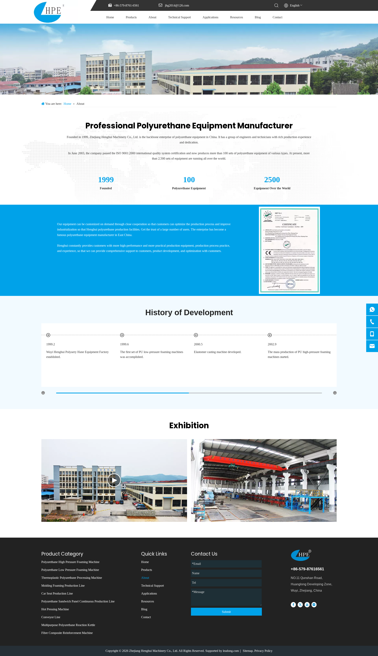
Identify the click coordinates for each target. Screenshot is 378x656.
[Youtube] (307, 604)
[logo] (309, 555)
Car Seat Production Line (57, 593)
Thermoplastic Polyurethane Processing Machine (71, 577)
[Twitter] (300, 604)
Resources (236, 17)
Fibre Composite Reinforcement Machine (67, 633)
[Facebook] (293, 604)
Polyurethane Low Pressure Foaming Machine (70, 569)
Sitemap (248, 650)
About (152, 17)
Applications (210, 17)
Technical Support (179, 17)
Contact (277, 17)
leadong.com (231, 650)
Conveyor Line (50, 617)
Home (110, 17)
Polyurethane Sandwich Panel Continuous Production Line (78, 601)
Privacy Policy (263, 650)
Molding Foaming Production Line (63, 585)
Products (131, 17)
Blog (258, 17)
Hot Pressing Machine (55, 609)
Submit (226, 611)
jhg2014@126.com (177, 5)
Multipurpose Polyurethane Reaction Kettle (68, 625)
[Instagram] (314, 604)
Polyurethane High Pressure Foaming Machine (70, 562)
